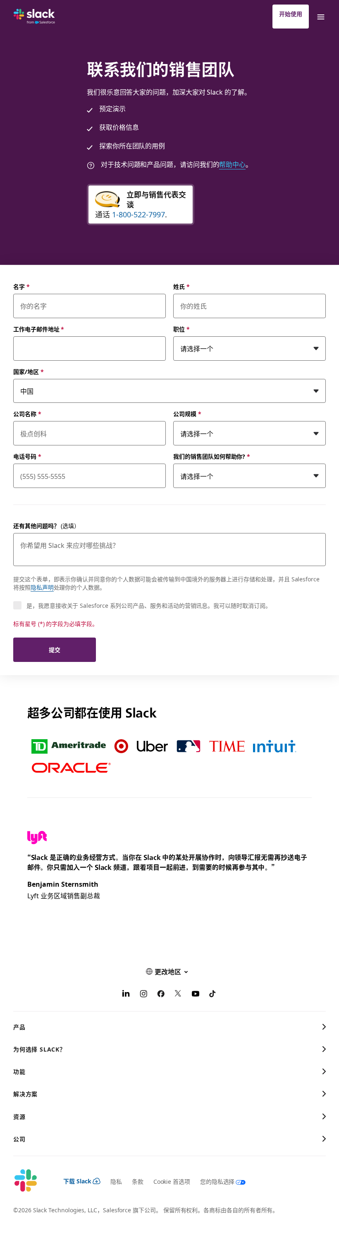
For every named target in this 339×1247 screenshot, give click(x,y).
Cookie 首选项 (171, 1181)
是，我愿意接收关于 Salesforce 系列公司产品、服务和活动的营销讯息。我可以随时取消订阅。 (148, 605)
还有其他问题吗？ (46, 525)
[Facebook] (161, 995)
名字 (21, 286)
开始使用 (290, 14)
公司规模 (187, 413)
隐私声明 (42, 587)
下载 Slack (77, 1181)
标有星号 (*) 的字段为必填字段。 (55, 623)
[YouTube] (195, 995)
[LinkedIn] (126, 995)
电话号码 (27, 456)
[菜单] (320, 17)
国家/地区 (28, 371)
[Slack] (34, 16)
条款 (137, 1181)
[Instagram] (143, 995)
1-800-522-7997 (138, 214)
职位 (181, 329)
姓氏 (181, 286)
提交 (54, 649)
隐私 (116, 1181)
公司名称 (27, 413)
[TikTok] (213, 995)
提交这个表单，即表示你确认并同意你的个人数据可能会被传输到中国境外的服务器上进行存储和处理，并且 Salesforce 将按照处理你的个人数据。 (166, 583)
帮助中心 (232, 164)
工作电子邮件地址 (38, 329)
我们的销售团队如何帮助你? (211, 456)
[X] (178, 995)
